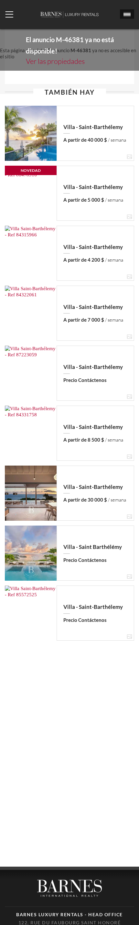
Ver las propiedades (55, 61)
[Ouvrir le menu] (9, 14)
